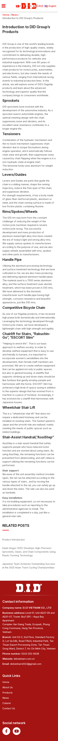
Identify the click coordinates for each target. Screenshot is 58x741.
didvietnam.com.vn (24, 658)
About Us (7, 687)
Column (6, 703)
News (5, 697)
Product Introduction (13, 539)
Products (7, 692)
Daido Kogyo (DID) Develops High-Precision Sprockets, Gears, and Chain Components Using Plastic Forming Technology (29, 552)
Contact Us (8, 708)
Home (5, 682)
